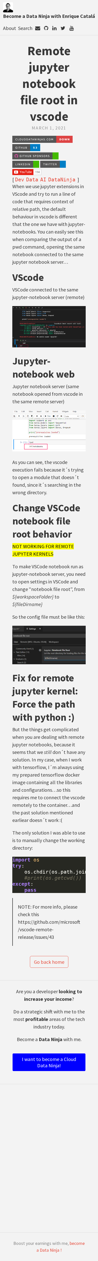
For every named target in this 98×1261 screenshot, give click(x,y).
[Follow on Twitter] (63, 28)
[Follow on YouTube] (71, 28)
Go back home (49, 962)
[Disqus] (49, 1161)
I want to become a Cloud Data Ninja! (49, 1062)
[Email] (37, 28)
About (9, 28)
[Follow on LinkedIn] (54, 28)
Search (25, 28)
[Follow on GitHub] (46, 28)
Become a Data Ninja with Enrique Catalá (49, 16)
